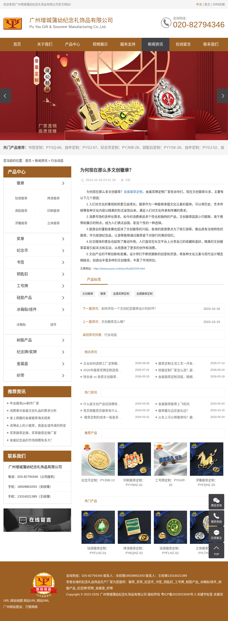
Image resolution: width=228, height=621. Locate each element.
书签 (20, 262)
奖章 (20, 239)
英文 (207, 4)
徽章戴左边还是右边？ (173, 410)
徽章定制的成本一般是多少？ (104, 417)
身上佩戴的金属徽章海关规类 (30, 418)
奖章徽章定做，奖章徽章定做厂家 (33, 433)
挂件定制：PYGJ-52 (201, 147)
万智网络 (31, 607)
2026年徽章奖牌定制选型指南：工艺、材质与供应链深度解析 (116, 370)
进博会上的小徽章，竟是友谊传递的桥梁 (38, 425)
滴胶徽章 (21, 210)
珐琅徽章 (21, 198)
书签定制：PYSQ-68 (44, 147)
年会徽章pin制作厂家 (24, 403)
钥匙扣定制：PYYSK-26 (161, 147)
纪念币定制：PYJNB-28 (120, 147)
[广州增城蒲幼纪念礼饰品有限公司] (12, 23)
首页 (17, 44)
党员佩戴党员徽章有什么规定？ (105, 410)
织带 (20, 375)
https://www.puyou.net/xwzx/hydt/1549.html (119, 268)
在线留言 (183, 44)
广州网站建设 (12, 607)
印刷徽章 (53, 210)
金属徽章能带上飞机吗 (173, 404)
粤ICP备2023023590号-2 (178, 594)
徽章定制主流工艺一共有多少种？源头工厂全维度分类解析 (191, 363)
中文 (199, 4)
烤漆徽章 (53, 198)
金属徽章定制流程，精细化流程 (180, 377)
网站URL (30, 600)
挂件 (53, 324)
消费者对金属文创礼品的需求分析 (33, 410)
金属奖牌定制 (121, 293)
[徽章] (114, 95)
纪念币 (22, 250)
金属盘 (22, 364)
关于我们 (44, 44)
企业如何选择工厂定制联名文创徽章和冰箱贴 (114, 363)
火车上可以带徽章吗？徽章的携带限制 (184, 417)
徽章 (20, 183)
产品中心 (72, 44)
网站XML (43, 600)
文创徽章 (87, 293)
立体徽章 (53, 223)
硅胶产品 (24, 298)
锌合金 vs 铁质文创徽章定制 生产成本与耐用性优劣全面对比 (116, 377)
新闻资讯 (155, 44)
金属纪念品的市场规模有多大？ (31, 440)
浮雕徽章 (21, 223)
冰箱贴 (21, 324)
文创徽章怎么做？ (113, 321)
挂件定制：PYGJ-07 (81, 147)
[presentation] (5, 96)
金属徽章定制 (133, 192)
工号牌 (22, 286)
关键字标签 (205, 594)
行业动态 (57, 160)
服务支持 (127, 44)
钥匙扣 (22, 274)
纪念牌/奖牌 (27, 352)
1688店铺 (219, 4)
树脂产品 (24, 340)
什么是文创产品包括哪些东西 (103, 404)
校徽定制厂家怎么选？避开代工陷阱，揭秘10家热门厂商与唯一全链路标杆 (191, 370)
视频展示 (100, 44)
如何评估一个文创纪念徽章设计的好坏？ (129, 308)
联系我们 (210, 44)
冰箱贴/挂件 (27, 309)
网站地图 (16, 600)
